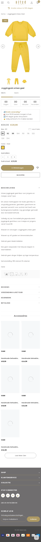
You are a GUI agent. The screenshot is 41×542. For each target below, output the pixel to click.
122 (33, 133)
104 (18, 133)
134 (8, 138)
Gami (16, 93)
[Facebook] (3, 495)
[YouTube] (18, 495)
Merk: (3, 93)
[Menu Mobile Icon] (2, 2)
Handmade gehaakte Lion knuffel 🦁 (30, 403)
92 (8, 133)
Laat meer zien (20, 456)
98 (13, 133)
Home (3, 14)
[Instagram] (8, 495)
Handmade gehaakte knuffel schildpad (9, 358)
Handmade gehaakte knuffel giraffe (9, 447)
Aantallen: (5, 153)
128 (2, 138)
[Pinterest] (13, 495)
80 (3, 133)
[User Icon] (32, 3)
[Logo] (21, 3)
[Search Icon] (8, 3)
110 (23, 133)
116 (28, 133)
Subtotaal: (5, 161)
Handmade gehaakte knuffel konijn (9, 403)
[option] (20, 8)
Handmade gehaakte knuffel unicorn (30, 358)
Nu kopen (20, 175)
